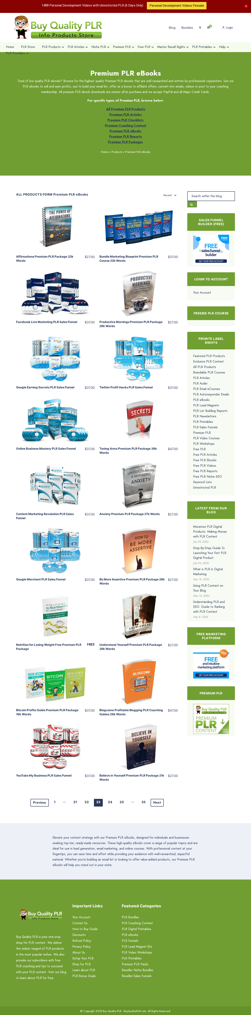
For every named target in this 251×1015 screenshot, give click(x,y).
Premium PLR (202, 432)
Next (157, 802)
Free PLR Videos (204, 465)
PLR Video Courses (206, 438)
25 (122, 802)
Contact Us (79, 923)
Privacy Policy (81, 946)
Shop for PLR (81, 964)
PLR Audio (200, 383)
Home (104, 152)
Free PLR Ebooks (204, 460)
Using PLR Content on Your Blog (208, 588)
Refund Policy (81, 940)
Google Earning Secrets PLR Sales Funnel (45, 387)
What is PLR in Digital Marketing (208, 571)
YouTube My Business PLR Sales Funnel (44, 775)
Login (229, 27)
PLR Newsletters (204, 416)
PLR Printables (203, 422)
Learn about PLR (83, 970)
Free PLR (199, 449)
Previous (39, 802)
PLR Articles (201, 378)
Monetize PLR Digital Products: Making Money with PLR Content (210, 531)
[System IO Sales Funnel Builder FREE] (211, 249)
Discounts (79, 935)
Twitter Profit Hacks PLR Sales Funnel (126, 387)
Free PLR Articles (205, 454)
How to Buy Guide (85, 929)
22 (87, 802)
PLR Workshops (204, 443)
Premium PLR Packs (135, 964)
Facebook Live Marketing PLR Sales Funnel (46, 322)
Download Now (55, 604)
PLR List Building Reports (210, 411)
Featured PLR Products (209, 356)
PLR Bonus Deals (84, 976)
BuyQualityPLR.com (135, 1011)
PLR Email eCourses (206, 389)
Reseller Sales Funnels (137, 976)
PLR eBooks (201, 400)
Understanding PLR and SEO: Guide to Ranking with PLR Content (209, 607)
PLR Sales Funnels (205, 427)
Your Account (202, 292)
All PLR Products (204, 367)
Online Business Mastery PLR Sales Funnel (46, 448)
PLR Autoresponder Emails (211, 394)
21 (75, 802)
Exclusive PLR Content (208, 361)
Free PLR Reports (205, 471)
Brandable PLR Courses (209, 372)
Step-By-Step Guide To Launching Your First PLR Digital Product (209, 553)
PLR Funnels (130, 940)
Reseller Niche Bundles (137, 970)
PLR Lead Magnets (206, 405)
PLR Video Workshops (137, 952)
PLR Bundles (130, 917)
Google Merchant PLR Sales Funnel (40, 579)
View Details (55, 224)
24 (110, 802)
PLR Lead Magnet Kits (137, 946)
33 (144, 802)
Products (117, 152)
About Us (78, 952)
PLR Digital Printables (136, 929)
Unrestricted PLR (204, 487)
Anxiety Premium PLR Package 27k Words (129, 514)
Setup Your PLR (83, 958)
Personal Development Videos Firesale (176, 5)
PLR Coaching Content (137, 923)
